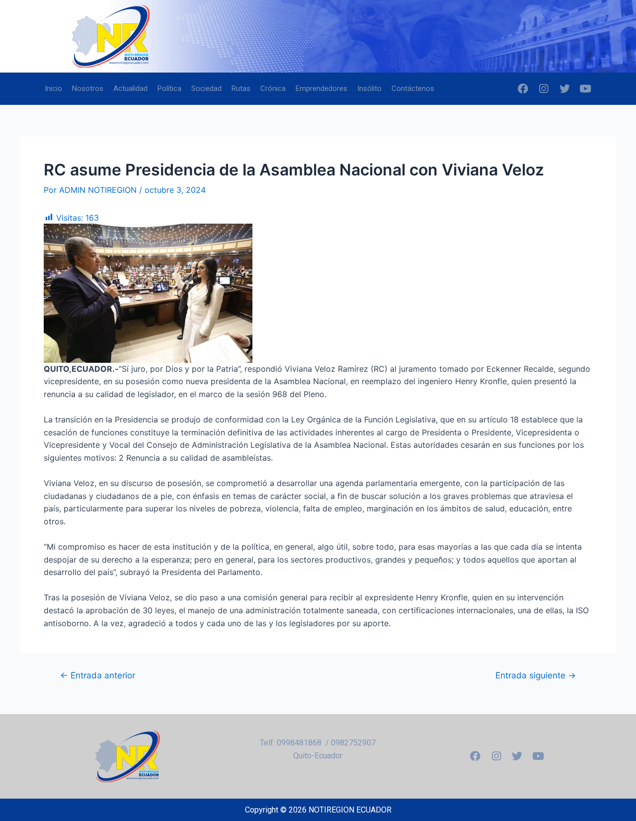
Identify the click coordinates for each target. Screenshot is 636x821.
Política (169, 88)
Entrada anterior (97, 675)
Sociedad (206, 88)
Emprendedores (321, 88)
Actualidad (130, 88)
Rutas (241, 88)
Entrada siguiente (535, 675)
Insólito (369, 88)
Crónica (273, 88)
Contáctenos (413, 88)
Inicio (53, 88)
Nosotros (87, 88)
